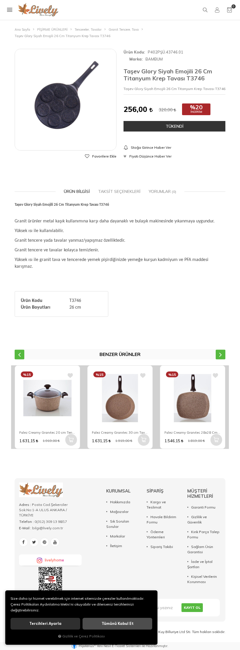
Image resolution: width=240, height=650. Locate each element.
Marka (135, 59)
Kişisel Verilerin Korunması (202, 579)
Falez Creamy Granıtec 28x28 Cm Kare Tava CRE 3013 (192, 433)
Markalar (117, 536)
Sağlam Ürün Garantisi (200, 549)
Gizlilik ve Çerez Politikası (83, 636)
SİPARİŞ (155, 491)
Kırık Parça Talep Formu (203, 534)
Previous (19, 354)
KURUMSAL (118, 491)
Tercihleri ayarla (45, 623)
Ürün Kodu (134, 52)
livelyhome (54, 560)
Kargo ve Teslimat (156, 504)
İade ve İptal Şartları (199, 564)
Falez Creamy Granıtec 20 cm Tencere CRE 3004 (47, 433)
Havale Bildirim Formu (161, 519)
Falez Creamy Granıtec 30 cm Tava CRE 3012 (120, 433)
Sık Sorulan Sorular (117, 524)
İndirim (196, 112)
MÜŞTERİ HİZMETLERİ (200, 493)
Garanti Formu (203, 507)
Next (220, 354)
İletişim (116, 546)
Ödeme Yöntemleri (156, 534)
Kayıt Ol (192, 607)
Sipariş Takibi (161, 546)
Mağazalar (119, 511)
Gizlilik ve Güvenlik (197, 519)
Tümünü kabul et (117, 623)
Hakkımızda (120, 502)
